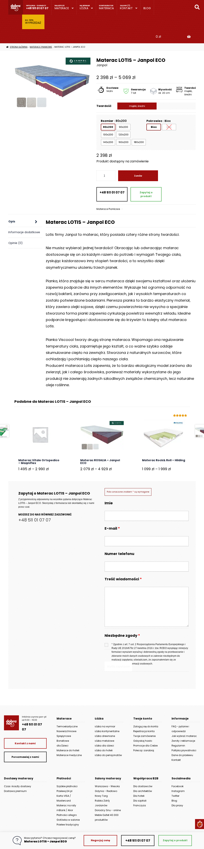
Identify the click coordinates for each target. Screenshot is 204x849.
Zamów (138, 175)
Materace (62, 8)
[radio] (108, 127)
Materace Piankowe (41, 46)
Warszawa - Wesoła (107, 786)
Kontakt (126, 8)
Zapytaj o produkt (146, 194)
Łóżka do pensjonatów (108, 755)
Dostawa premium (15, 791)
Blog (147, 8)
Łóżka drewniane (105, 736)
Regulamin (178, 745)
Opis (11, 221)
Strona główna (18, 46)
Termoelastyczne (67, 726)
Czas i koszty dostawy (17, 786)
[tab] (25, 221)
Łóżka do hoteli (104, 750)
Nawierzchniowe (66, 731)
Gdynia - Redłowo (106, 791)
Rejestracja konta (144, 731)
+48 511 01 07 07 (37, 8)
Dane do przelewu (182, 755)
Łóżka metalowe (104, 740)
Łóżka (84, 8)
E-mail (112, 528)
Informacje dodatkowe (24, 232)
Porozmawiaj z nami (25, 757)
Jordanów (101, 805)
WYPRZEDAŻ (33, 23)
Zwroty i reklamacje (183, 740)
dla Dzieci (62, 745)
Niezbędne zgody (122, 636)
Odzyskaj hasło (142, 740)
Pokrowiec (154, 121)
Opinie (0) (15, 243)
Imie (109, 503)
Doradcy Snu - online (108, 810)
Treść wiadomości (123, 579)
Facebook (177, 786)
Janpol (101, 65)
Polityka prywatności (184, 750)
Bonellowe (63, 740)
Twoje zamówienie (144, 736)
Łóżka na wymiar (105, 726)
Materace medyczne (69, 755)
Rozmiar (107, 121)
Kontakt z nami (25, 743)
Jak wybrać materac (184, 736)
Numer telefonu (119, 553)
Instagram (178, 791)
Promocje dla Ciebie (145, 745)
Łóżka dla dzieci (104, 745)
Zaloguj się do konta (145, 726)
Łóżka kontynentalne (107, 731)
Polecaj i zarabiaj (143, 750)
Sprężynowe (64, 736)
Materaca (106, 8)
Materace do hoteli (68, 750)
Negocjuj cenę (100, 840)
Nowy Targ (101, 796)
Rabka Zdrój (102, 800)
